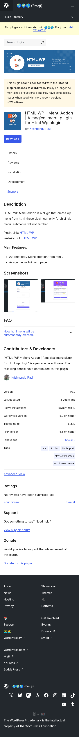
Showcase (48, 586)
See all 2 (70, 439)
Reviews (13, 162)
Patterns (47, 606)
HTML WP (27, 232)
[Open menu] (73, 5)
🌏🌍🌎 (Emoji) (23, 686)
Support (12, 191)
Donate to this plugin (18, 563)
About (8, 586)
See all (71, 502)
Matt (9, 656)
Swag (47, 638)
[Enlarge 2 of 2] (70, 284)
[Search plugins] (42, 42)
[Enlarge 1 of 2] (33, 284)
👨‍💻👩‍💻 (7, 631)
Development (17, 182)
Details (12, 153)
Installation (15, 172)
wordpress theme (64, 463)
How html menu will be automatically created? (19, 333)
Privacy (9, 606)
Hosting (9, 599)
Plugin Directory (13, 16)
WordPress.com (16, 650)
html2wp (54, 448)
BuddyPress (14, 669)
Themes (46, 593)
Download (12, 138)
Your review (11, 502)
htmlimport (68, 448)
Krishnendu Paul (40, 129)
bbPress (11, 663)
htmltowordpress (64, 456)
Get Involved (50, 618)
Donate (48, 631)
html (44, 448)
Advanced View (14, 474)
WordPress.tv (15, 638)
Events (46, 624)
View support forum (17, 530)
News (7, 593)
